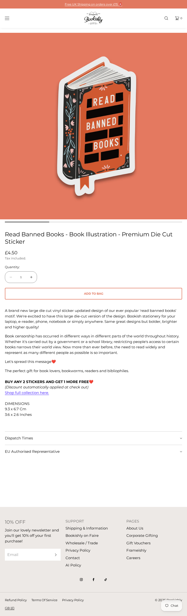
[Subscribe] (54, 555)
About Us (134, 528)
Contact (72, 558)
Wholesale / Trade (81, 543)
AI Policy (73, 565)
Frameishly (136, 550)
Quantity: (12, 267)
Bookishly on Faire (82, 535)
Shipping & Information (86, 528)
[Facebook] (93, 579)
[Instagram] (81, 579)
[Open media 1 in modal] (93, 126)
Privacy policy (73, 600)
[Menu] (11, 18)
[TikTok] (105, 579)
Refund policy (16, 600)
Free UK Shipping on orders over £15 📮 (93, 4)
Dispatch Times (19, 438)
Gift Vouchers (138, 543)
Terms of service (44, 600)
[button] (166, 18)
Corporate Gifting (142, 535)
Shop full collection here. (27, 392)
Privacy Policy (77, 550)
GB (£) (9, 608)
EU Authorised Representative (32, 451)
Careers (133, 558)
